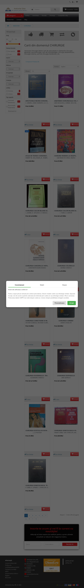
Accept (71, 303)
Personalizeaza (59, 303)
